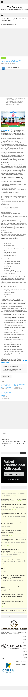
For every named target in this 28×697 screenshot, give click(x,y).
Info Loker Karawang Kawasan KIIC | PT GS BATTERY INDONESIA (6, 386)
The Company (14, 7)
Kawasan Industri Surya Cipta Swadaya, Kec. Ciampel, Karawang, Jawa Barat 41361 (12, 60)
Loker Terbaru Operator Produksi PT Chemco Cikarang (6, 394)
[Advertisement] (14, 42)
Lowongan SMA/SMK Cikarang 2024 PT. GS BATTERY (7, 443)
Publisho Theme (7, 688)
